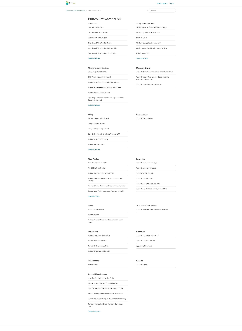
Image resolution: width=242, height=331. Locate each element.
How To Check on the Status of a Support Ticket (105, 288)
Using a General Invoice (96, 124)
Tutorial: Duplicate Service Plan (99, 251)
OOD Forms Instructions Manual (99, 77)
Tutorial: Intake (93, 215)
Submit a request (162, 3)
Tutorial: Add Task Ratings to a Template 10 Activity (106, 191)
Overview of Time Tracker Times (99, 43)
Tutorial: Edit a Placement (145, 241)
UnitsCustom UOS (142, 53)
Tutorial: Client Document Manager (148, 84)
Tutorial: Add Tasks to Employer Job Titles (151, 189)
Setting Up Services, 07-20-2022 (148, 32)
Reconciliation (142, 115)
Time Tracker (93, 159)
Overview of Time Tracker (97, 38)
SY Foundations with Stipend (98, 118)
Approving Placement (144, 246)
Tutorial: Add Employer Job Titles (148, 184)
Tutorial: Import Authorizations (99, 93)
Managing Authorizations (98, 68)
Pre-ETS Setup (141, 38)
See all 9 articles (93, 196)
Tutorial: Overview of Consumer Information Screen (154, 72)
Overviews (92, 23)
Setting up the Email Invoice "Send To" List (151, 48)
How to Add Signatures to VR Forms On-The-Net (105, 294)
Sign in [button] (172, 3)
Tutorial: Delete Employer (145, 173)
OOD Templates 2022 (96, 27)
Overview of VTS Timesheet (98, 32)
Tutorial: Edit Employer (144, 178)
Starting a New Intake (96, 209)
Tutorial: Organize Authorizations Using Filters (104, 87)
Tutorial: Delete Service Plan (98, 246)
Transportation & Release (146, 206)
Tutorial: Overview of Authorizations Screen (103, 82)
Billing (90, 115)
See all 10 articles (94, 58)
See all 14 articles (94, 311)
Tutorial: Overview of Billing (98, 139)
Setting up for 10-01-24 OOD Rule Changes (151, 27)
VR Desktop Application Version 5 (148, 43)
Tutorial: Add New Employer (146, 168)
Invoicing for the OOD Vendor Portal (101, 278)
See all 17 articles (142, 58)
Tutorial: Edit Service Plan (97, 241)
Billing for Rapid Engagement (98, 129)
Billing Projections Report (97, 72)
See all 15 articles (94, 149)
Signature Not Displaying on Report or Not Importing (107, 299)
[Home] (71, 4)
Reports (139, 261)
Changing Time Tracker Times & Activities (103, 283)
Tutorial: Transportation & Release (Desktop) (152, 209)
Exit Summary (93, 261)
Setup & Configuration (145, 23)
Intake (90, 206)
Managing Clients (143, 68)
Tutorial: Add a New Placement (147, 235)
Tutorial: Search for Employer (146, 163)
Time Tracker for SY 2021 (97, 163)
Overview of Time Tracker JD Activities (102, 53)
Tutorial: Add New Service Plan (99, 235)
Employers (140, 159)
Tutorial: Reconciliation (144, 118)
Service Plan (93, 232)
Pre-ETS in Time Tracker (96, 168)
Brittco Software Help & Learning (75, 10)
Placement (140, 232)
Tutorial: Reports (142, 264)
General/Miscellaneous (97, 274)
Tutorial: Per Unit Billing (96, 144)
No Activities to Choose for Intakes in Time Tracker (106, 186)
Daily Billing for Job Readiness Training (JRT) (104, 134)
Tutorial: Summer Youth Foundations (101, 173)
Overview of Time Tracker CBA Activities (102, 48)
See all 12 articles (94, 105)
